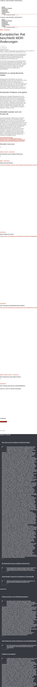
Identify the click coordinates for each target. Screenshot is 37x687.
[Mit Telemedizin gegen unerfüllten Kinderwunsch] (3, 150)
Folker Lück (4, 47)
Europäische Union (4, 139)
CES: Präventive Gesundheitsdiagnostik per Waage (12, 305)
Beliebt (1, 29)
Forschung (5, 9)
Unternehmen (5, 12)
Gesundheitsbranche (13, 139)
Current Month (3, 421)
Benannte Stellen (3, 138)
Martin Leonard (7, 141)
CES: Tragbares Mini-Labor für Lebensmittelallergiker (12, 385)
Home (3, 7)
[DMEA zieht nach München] (3, 159)
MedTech (22, 141)
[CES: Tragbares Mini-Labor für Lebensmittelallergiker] (3, 382)
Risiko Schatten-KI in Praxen (7, 234)
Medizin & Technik (7, 8)
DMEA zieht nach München (6, 162)
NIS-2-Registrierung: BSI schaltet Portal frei (10, 376)
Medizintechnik (17, 141)
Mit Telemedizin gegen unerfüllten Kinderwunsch (11, 154)
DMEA (1, 160)
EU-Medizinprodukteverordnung (15, 138)
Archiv (3, 13)
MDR (12, 141)
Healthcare (5, 10)
